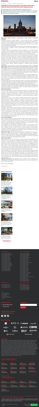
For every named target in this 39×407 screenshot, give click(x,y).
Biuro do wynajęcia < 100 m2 (24, 284)
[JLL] (5, 331)
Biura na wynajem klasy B (5, 294)
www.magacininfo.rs (32, 385)
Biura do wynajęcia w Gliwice (24, 260)
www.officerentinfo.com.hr (24, 364)
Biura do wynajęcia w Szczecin (24, 275)
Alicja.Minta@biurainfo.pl (7, 304)
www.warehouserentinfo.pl (14, 386)
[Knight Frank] (24, 331)
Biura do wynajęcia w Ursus (6, 261)
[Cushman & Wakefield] (24, 327)
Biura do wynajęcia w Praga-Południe (7, 265)
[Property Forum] (10, 334)
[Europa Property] (28, 334)
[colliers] (15, 331)
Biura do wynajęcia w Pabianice (24, 269)
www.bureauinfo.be (13, 363)
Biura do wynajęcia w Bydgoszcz (24, 255)
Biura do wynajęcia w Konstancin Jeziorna (26, 262)
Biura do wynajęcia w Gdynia (24, 259)
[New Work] (15, 327)
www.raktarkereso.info (32, 381)
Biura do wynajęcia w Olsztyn (24, 267)
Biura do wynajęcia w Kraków (24, 263)
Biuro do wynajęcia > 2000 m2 (24, 289)
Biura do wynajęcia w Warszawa (24, 279)
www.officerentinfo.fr (4, 368)
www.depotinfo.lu (4, 385)
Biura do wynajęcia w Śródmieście (7, 262)
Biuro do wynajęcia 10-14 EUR (6, 286)
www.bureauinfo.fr (4, 367)
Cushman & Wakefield (4, 166)
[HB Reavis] (24, 323)
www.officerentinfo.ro (4, 372)
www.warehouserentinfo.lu (5, 386)
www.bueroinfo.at (4, 363)
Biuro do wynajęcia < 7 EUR (6, 284)
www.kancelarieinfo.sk (23, 371)
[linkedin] (5, 315)
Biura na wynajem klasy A (5, 293)
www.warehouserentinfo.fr (24, 382)
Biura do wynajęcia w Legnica (24, 264)
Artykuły (9, 3)
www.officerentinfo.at (4, 364)
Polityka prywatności (28, 405)
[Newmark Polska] (33, 331)
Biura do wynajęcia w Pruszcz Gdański (25, 272)
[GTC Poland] (15, 323)
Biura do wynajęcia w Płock (24, 270)
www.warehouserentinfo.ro (24, 386)
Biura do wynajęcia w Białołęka (6, 269)
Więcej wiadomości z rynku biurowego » (7, 241)
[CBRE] (33, 327)
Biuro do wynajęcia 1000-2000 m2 (25, 288)
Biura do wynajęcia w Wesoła (6, 259)
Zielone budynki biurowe (5, 296)
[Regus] (5, 327)
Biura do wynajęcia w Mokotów (6, 267)
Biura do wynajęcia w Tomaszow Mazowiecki (26, 276)
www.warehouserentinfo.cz (14, 382)
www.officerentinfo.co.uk (32, 371)
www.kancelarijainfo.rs (13, 371)
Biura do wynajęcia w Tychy (24, 278)
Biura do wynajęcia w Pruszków (6, 253)
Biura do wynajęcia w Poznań (24, 271)
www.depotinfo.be (4, 381)
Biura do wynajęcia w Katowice (24, 261)
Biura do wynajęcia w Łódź (24, 266)
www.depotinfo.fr (22, 381)
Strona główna (3, 3)
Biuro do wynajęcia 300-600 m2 (24, 286)
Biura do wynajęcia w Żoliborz (6, 270)
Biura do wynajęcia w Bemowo (6, 255)
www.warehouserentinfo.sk (5, 390)
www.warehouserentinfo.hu (33, 382)
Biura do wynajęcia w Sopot (24, 274)
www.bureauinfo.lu (22, 367)
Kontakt (25, 404)
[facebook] (2, 315)
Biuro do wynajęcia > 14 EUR (6, 287)
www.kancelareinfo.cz (32, 363)
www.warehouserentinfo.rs (33, 386)
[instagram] (8, 315)
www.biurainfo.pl (31, 367)
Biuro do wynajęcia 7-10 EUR (6, 285)
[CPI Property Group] (5, 323)
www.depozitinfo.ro (22, 385)
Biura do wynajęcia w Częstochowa (25, 257)
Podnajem (3, 298)
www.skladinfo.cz (13, 381)
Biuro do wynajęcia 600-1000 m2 (25, 287)
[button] (37, 1)
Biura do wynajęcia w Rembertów (6, 263)
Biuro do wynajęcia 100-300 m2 (24, 285)
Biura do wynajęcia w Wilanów (6, 258)
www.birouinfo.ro (3, 371)
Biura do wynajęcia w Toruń (24, 277)
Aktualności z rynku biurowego (17, 3)
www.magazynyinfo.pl (13, 385)
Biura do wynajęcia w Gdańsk (24, 258)
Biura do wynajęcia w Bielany (6, 268)
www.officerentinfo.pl (32, 368)
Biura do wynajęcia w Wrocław (24, 280)
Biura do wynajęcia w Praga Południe (7, 254)
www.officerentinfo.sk (23, 372)
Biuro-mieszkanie (4, 295)
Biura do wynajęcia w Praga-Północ (7, 264)
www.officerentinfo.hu (13, 368)
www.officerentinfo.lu (23, 368)
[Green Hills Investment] (33, 323)
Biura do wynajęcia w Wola (6, 256)
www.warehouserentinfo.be (5, 382)
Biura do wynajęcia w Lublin (24, 265)
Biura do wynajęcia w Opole (24, 268)
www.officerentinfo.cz (32, 364)
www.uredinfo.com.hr (23, 363)
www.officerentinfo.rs (13, 372)
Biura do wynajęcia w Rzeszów (24, 273)
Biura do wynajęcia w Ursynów (6, 260)
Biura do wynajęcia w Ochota (6, 266)
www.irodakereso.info (13, 367)
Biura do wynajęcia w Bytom (24, 256)
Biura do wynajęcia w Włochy (6, 257)
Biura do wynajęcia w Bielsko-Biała (25, 254)
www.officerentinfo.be (13, 364)
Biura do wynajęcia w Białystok (24, 253)
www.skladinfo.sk (3, 389)
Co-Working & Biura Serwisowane (7, 297)
